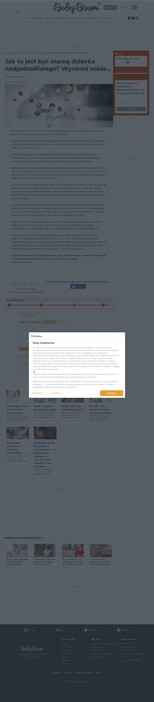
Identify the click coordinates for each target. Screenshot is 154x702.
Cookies (47, 387)
